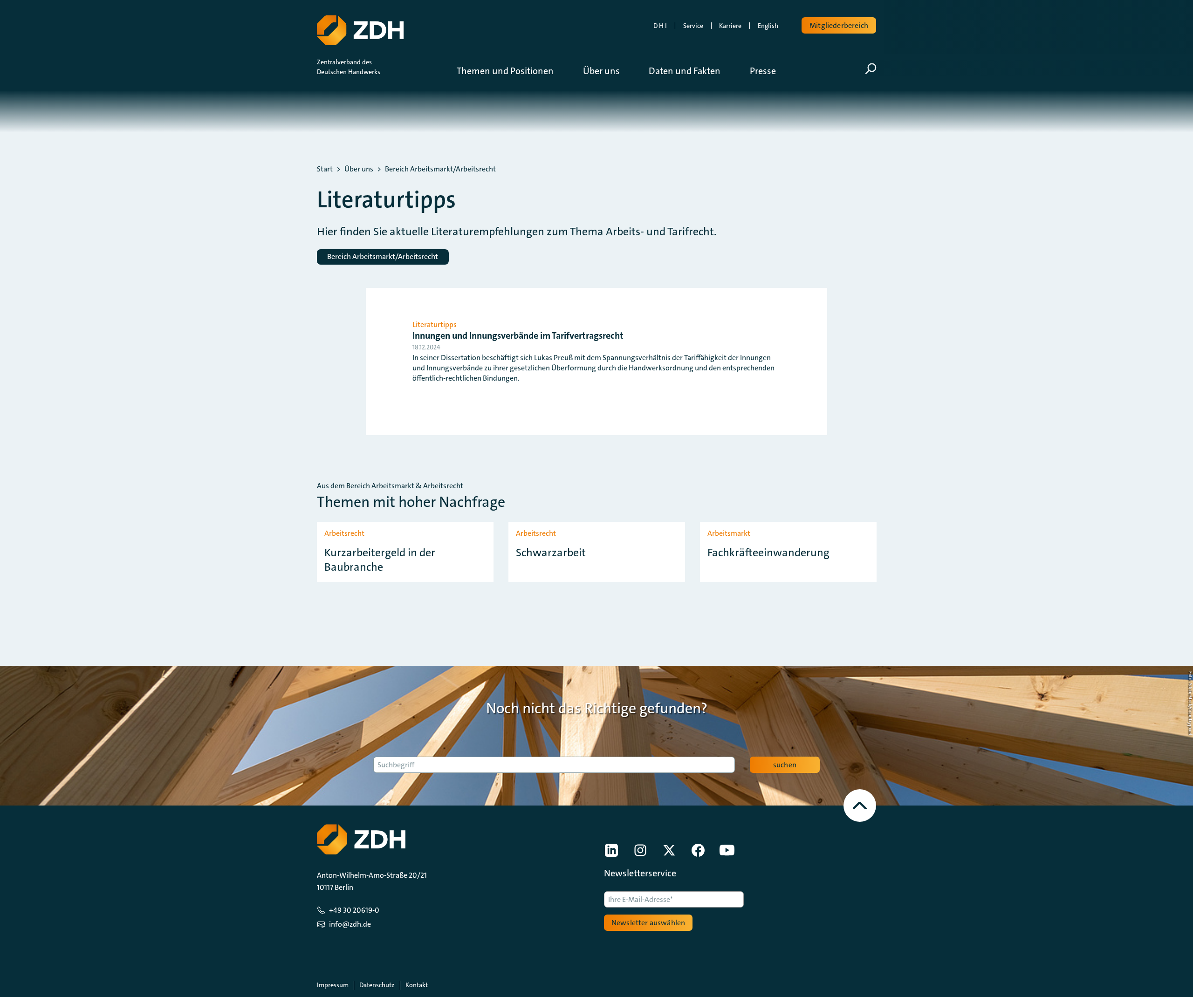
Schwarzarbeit (551, 553)
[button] (512, 71)
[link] (611, 850)
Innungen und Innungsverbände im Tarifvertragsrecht (518, 335)
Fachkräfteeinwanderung (768, 553)
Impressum (333, 985)
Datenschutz (376, 985)
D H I (660, 25)
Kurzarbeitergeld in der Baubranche (379, 560)
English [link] (768, 25)
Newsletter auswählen (648, 923)
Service (693, 25)
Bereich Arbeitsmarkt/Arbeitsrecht (440, 169)
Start (325, 169)
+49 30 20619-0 (354, 910)
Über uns (358, 169)
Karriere (730, 25)
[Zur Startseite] (360, 30)
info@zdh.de (350, 924)
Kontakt (416, 985)
